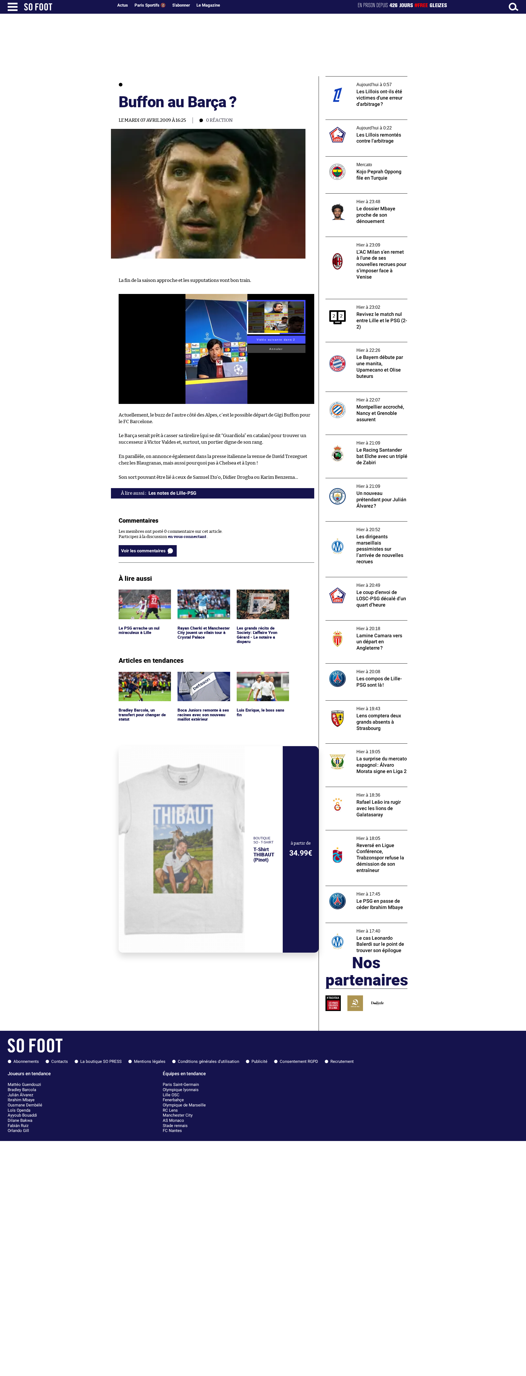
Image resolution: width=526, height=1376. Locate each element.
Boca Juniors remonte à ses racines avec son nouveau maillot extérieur (204, 679)
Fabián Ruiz (18, 1125)
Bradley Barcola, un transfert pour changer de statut (143, 679)
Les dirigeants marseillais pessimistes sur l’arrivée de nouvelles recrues (365, 526)
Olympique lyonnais (181, 1089)
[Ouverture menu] (13, 7)
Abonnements (26, 1061)
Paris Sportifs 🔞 (150, 5)
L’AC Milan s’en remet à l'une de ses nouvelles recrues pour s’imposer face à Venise (363, 244)
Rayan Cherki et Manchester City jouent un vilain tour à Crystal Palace (203, 597)
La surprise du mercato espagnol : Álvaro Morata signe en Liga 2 (364, 748)
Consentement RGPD (299, 1061)
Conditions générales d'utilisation (208, 1061)
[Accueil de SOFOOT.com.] (67, 7)
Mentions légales (149, 1061)
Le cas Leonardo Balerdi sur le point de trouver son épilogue (362, 928)
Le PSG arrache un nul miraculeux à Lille (140, 594)
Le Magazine (208, 5)
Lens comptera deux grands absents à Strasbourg (361, 705)
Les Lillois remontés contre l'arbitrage (362, 122)
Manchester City (178, 1115)
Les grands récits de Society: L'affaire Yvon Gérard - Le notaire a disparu (258, 599)
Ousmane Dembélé (25, 1105)
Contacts (59, 1061)
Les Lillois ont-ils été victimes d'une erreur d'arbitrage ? (359, 81)
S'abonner (181, 5)
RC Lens (170, 1110)
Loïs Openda (19, 1110)
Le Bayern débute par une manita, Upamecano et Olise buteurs (357, 347)
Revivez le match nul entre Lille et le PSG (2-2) (363, 304)
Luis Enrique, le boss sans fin (261, 676)
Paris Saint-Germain (181, 1084)
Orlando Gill (18, 1130)
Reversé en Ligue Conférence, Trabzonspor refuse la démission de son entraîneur (363, 838)
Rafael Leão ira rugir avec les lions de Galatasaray (360, 792)
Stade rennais (175, 1125)
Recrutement (342, 1061)
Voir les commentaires (143, 550)
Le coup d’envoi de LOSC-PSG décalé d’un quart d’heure (364, 582)
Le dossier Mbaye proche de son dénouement (355, 198)
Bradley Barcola (22, 1089)
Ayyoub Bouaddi (22, 1115)
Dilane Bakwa (20, 1120)
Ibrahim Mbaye (21, 1099)
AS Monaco (173, 1120)
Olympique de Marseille (184, 1105)
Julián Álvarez (20, 1094)
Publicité (259, 1061)
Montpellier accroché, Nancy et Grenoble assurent (365, 396)
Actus (122, 5)
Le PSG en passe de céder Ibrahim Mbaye (364, 888)
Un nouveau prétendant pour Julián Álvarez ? (359, 483)
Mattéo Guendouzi (24, 1084)
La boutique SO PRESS (101, 1061)
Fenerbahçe (173, 1099)
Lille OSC (171, 1094)
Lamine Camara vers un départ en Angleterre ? (357, 625)
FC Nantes (172, 1130)
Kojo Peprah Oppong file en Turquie (359, 159)
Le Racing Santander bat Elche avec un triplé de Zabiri (362, 439)
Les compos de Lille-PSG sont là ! (356, 666)
